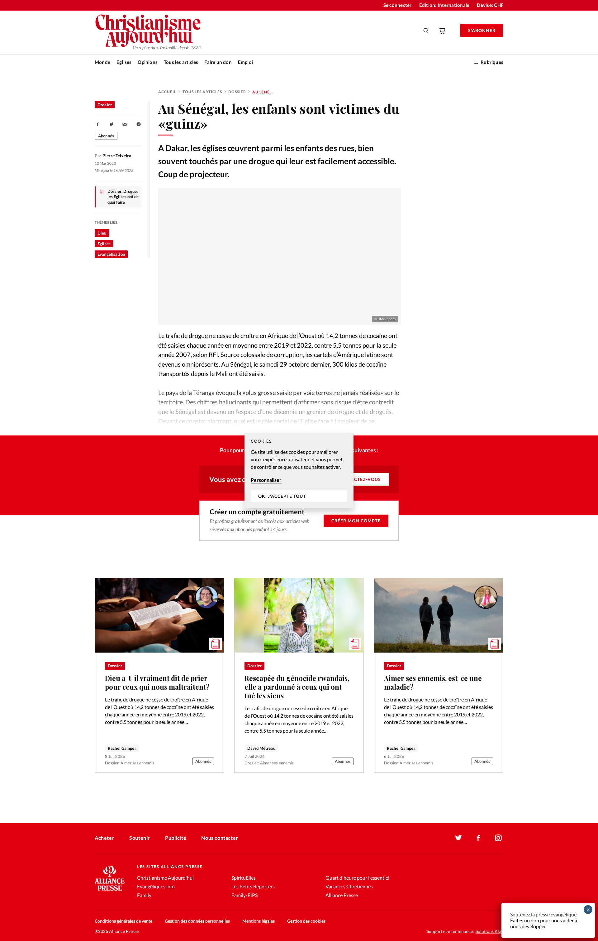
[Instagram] (498, 838)
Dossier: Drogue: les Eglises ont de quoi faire (123, 197)
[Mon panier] (442, 30)
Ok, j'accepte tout (282, 495)
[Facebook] (478, 838)
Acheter (104, 838)
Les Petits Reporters (253, 886)
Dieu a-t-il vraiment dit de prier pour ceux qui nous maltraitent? (157, 682)
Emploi (245, 62)
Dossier (237, 91)
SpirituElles (243, 878)
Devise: (490, 5)
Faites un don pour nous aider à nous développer (543, 923)
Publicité (175, 838)
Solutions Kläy (489, 931)
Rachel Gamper (122, 748)
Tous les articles (181, 62)
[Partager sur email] (125, 124)
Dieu (102, 232)
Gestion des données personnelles (197, 921)
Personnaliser (266, 480)
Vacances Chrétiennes (349, 886)
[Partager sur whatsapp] (138, 124)
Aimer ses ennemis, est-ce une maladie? (433, 682)
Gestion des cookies (306, 921)
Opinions (148, 62)
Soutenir (139, 838)
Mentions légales (258, 921)
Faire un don (217, 62)
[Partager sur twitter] (111, 124)
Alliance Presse (341, 895)
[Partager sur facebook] (98, 124)
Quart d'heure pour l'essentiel (357, 878)
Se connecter (397, 5)
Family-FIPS (244, 895)
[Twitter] (458, 838)
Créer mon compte (356, 520)
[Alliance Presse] (110, 891)
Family (144, 895)
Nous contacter (219, 838)
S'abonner (482, 30)
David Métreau (261, 748)
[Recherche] (426, 30)
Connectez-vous (359, 479)
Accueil (167, 91)
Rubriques (492, 62)
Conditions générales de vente (123, 921)
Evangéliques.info (156, 886)
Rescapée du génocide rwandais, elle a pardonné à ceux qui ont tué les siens (296, 686)
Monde (102, 62)
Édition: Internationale (444, 5)
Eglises (123, 62)
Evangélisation (111, 254)
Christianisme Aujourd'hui (165, 878)
